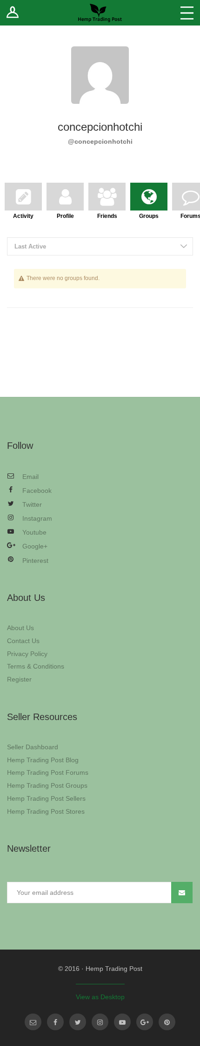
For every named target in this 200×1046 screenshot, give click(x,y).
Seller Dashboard (32, 747)
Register (19, 679)
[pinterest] (167, 1022)
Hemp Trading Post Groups (47, 785)
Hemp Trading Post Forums (47, 772)
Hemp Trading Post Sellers (46, 798)
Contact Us (23, 640)
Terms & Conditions (35, 666)
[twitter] (77, 1022)
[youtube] (122, 1022)
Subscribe (182, 892)
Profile (65, 215)
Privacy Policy (27, 653)
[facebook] (55, 1022)
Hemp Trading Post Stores (46, 811)
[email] (33, 1022)
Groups (149, 215)
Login (13, 13)
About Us (20, 627)
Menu (187, 13)
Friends (107, 215)
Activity (23, 215)
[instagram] (100, 1022)
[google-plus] (144, 1022)
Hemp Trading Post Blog (43, 760)
